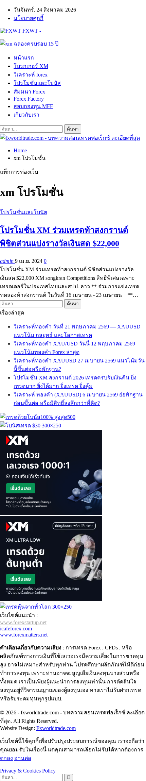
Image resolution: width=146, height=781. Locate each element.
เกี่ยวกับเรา (26, 115)
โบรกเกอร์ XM (31, 66)
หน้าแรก (24, 58)
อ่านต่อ (22, 758)
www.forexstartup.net (23, 622)
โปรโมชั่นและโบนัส (37, 83)
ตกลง (6, 758)
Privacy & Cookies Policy (28, 771)
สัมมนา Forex (29, 92)
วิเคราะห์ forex (31, 75)
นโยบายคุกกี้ (28, 18)
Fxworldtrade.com (56, 728)
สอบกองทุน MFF (33, 106)
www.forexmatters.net (24, 635)
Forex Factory (29, 99)
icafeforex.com (16, 628)
